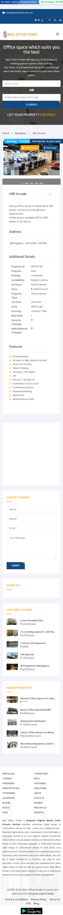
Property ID (18, 266)
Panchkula (40, 807)
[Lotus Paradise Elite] (12, 621)
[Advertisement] (31, 453)
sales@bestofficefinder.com (19, 12)
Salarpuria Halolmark (33, 721)
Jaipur (37, 793)
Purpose (16, 271)
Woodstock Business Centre (37, 743)
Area (14, 306)
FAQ (28, 903)
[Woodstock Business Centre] (12, 745)
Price (14, 289)
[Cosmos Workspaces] (12, 644)
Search (32, 104)
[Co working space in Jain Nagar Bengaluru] (12, 633)
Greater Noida (11, 788)
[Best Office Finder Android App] (31, 911)
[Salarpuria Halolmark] (12, 722)
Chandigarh (41, 773)
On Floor (16, 302)
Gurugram (40, 788)
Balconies (17, 315)
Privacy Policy (39, 899)
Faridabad (8, 783)
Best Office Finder (32, 889)
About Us (54, 899)
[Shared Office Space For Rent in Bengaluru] (12, 699)
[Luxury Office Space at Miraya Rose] (12, 733)
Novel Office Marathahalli (35, 709)
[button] (31, 83)
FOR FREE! (31, 115)
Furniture (16, 284)
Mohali (6, 802)
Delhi (37, 778)
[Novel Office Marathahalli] (12, 711)
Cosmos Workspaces (33, 643)
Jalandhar (8, 798)
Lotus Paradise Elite (31, 620)
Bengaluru (8, 773)
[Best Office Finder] (19, 35)
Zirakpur (39, 812)
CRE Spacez (27, 654)
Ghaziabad (40, 783)
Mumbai (38, 802)
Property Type (16, 295)
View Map (51, 147)
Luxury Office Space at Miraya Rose (41, 732)
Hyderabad (8, 793)
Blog (36, 903)
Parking (15, 275)
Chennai (7, 778)
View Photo (31, 147)
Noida (5, 807)
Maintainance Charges (18, 330)
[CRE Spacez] (12, 655)
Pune (5, 812)
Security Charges (16, 322)
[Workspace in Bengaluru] (12, 667)
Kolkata (39, 798)
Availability (17, 280)
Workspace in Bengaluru (34, 665)
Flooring (16, 311)
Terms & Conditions (16, 899)
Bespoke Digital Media (41, 893)
